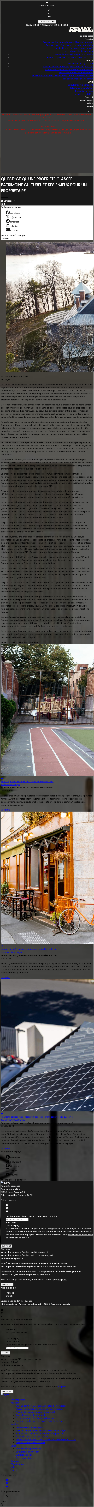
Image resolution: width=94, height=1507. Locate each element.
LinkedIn (14, 226)
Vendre (89, 60)
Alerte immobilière (84, 94)
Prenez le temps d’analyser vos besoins (74, 54)
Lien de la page (13, 1225)
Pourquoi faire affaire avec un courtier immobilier (69, 45)
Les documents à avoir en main (78, 78)
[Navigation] (47, 2)
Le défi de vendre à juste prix (79, 63)
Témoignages (86, 100)
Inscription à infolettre (16, 1332)
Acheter (89, 39)
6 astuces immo (48, 22)
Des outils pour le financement (78, 51)
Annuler (5, 238)
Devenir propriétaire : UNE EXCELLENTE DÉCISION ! (69, 57)
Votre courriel (12, 1341)
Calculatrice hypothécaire (80, 85)
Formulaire (11, 1222)
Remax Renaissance (10, 1186)
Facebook (15, 213)
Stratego (8, 200)
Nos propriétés (86, 36)
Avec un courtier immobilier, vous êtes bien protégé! (68, 42)
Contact (89, 97)
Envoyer (5, 1353)
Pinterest (14, 221)
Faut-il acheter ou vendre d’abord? (76, 72)
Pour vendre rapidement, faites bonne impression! (69, 69)
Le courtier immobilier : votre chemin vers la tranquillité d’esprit (62, 75)
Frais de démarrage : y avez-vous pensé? (73, 48)
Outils (90, 81)
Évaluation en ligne (84, 91)
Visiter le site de (16, 1301)
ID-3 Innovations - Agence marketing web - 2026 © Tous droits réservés (35, 1304)
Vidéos (90, 103)
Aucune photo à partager (13, 235)
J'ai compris (7, 1285)
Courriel (14, 230)
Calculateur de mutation (81, 88)
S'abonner (6, 1246)
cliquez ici (62, 1279)
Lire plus (5, 810)
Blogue (90, 106)
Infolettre (10, 1329)
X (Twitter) (15, 217)
